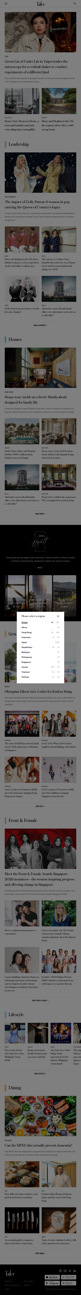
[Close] (58, 616)
